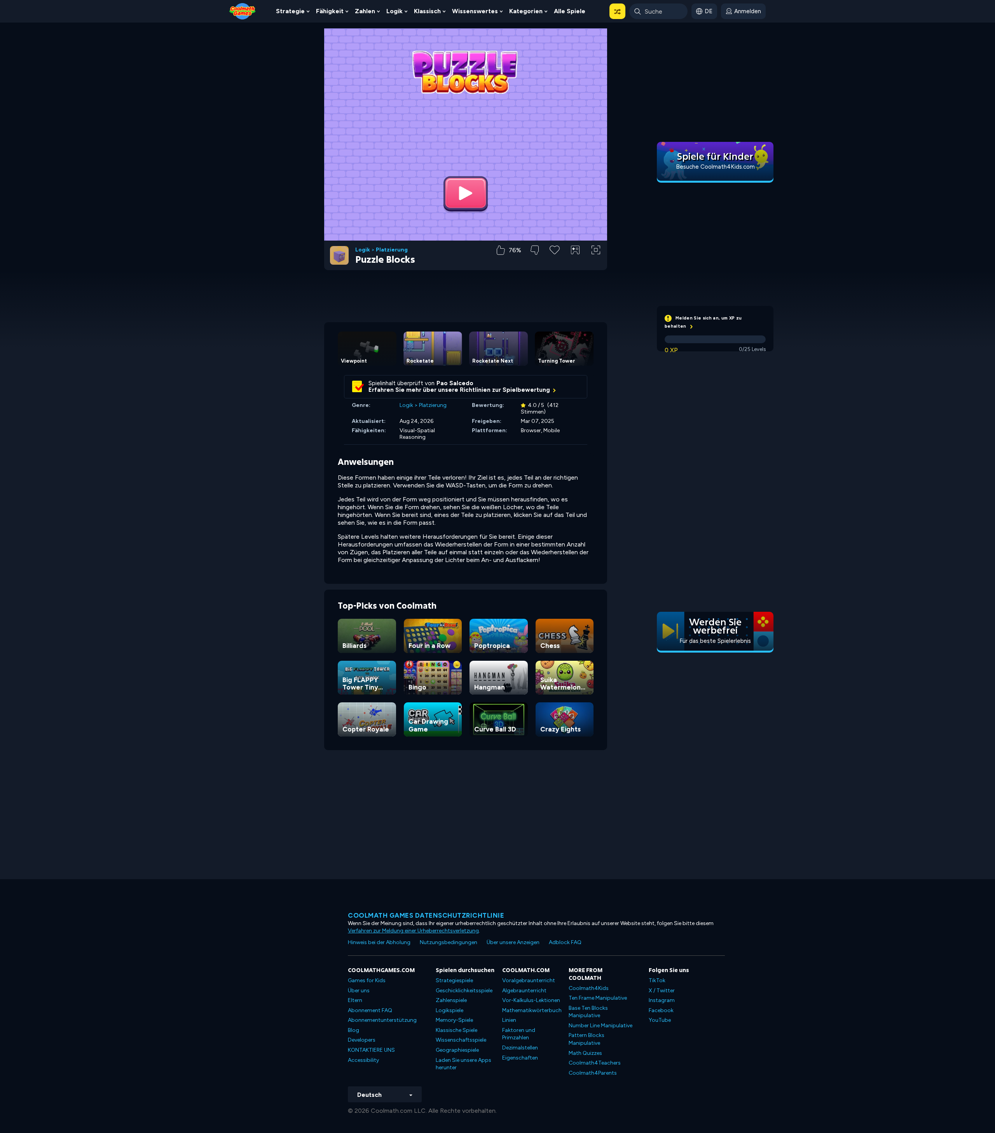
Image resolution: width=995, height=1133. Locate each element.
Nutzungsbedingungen (448, 942)
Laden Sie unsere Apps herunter (463, 1064)
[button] (617, 11)
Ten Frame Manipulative (598, 998)
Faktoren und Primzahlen (518, 1034)
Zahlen (365, 11)
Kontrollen (575, 263)
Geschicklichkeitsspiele (464, 990)
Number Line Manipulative (600, 1025)
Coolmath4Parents (593, 1073)
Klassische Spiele (456, 1030)
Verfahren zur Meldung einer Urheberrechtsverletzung (413, 930)
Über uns (359, 990)
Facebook (661, 1010)
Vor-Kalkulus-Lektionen (531, 1000)
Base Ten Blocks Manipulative (588, 1012)
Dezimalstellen (520, 1047)
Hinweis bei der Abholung (379, 942)
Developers (361, 1040)
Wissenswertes (475, 11)
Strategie (290, 11)
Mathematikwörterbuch (532, 1010)
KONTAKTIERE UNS (371, 1050)
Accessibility (363, 1060)
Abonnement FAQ (370, 1010)
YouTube (660, 1020)
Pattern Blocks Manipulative (586, 1039)
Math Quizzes (585, 1053)
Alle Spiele (569, 11)
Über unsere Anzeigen (513, 942)
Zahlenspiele (451, 1000)
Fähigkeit (330, 11)
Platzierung (392, 250)
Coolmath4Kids (589, 988)
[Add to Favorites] (554, 249)
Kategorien (526, 11)
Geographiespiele (457, 1050)
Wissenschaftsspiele (461, 1040)
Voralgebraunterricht (528, 980)
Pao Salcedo (454, 383)
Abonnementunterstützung (382, 1020)
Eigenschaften (520, 1057)
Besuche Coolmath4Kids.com (715, 166)
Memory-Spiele (454, 1020)
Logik (394, 11)
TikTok (657, 980)
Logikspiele (449, 1010)
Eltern (355, 1000)
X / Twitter (662, 990)
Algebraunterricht (524, 990)
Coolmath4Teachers (595, 1063)
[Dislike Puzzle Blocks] (534, 250)
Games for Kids (367, 980)
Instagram (662, 1000)
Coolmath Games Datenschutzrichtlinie (426, 915)
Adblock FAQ (565, 942)
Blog (353, 1030)
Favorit (554, 262)
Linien (509, 1020)
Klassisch (427, 11)
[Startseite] (242, 10)
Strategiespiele (454, 980)
